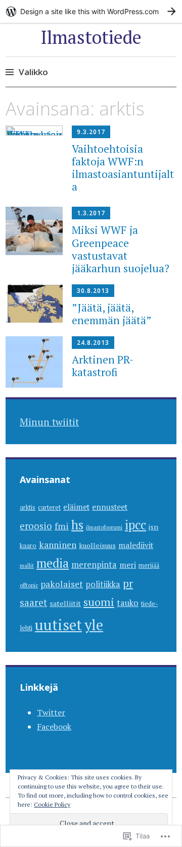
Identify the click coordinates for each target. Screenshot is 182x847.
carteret (49, 507)
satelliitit (65, 603)
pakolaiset (61, 584)
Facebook (54, 726)
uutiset (58, 624)
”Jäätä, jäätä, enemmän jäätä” (112, 313)
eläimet (76, 507)
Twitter (51, 712)
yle (93, 625)
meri (127, 565)
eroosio (36, 526)
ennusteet (109, 507)
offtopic (29, 585)
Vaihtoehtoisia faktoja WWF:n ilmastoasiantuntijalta (123, 168)
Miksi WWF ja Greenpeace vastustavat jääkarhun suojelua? (120, 249)
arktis (27, 507)
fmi (62, 526)
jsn (153, 526)
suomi (98, 601)
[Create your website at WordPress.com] (91, 11)
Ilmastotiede (91, 37)
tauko (128, 603)
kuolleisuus (97, 545)
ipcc (135, 525)
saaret (33, 602)
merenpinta (94, 564)
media (52, 563)
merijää (149, 565)
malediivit (135, 545)
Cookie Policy (52, 804)
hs (77, 525)
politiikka (102, 584)
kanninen (57, 545)
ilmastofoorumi (104, 527)
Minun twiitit (49, 421)
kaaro (28, 545)
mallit (27, 565)
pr (128, 583)
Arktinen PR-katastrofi (103, 365)
